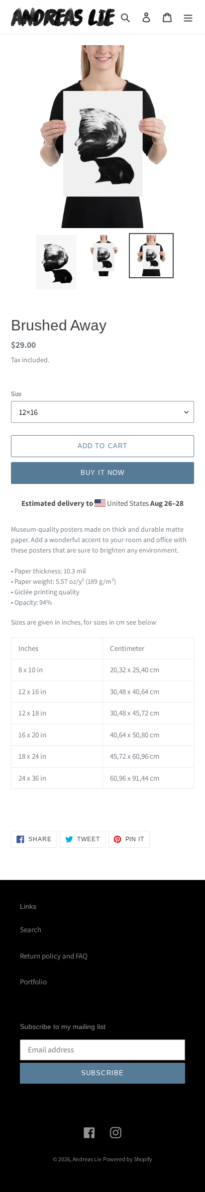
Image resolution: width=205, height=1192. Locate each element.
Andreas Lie (87, 1159)
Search (30, 929)
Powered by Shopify (127, 1159)
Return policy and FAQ (54, 955)
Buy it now (102, 473)
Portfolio (33, 981)
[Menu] (188, 17)
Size (16, 394)
